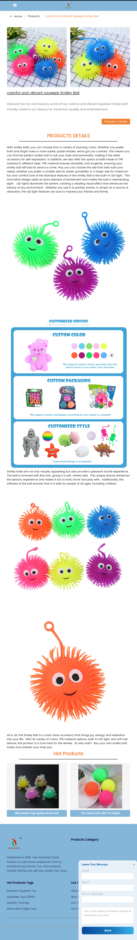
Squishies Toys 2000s (21, 897)
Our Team (77, 903)
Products (34, 16)
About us (77, 891)
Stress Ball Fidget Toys (21, 909)
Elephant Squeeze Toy (21, 891)
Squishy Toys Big (18, 903)
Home (18, 16)
